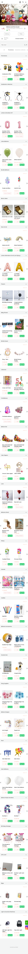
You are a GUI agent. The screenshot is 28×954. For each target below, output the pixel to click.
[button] (14, 29)
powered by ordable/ (14, 947)
